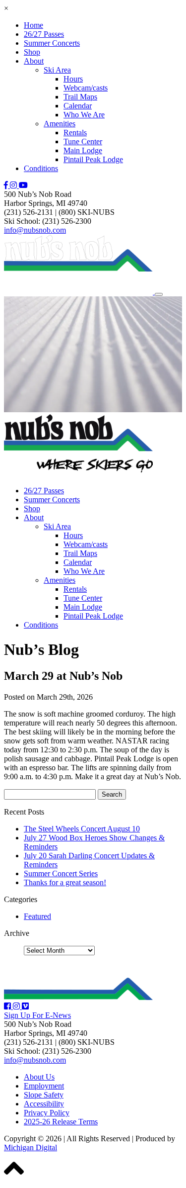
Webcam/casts (85, 88)
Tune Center (82, 141)
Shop (32, 52)
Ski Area (57, 70)
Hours (73, 79)
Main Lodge (82, 150)
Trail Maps (80, 96)
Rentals (75, 132)
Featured (37, 916)
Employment (44, 1086)
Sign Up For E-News (37, 1015)
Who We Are (84, 114)
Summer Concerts (52, 43)
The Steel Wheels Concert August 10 (82, 828)
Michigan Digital (30, 1147)
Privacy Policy (46, 1112)
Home (33, 25)
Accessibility (44, 1103)
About (34, 61)
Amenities (59, 123)
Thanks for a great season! (65, 882)
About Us (39, 1077)
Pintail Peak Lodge (93, 159)
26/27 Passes (44, 34)
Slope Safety (43, 1095)
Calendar (77, 105)
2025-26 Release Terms (61, 1121)
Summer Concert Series (61, 873)
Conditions (41, 168)
